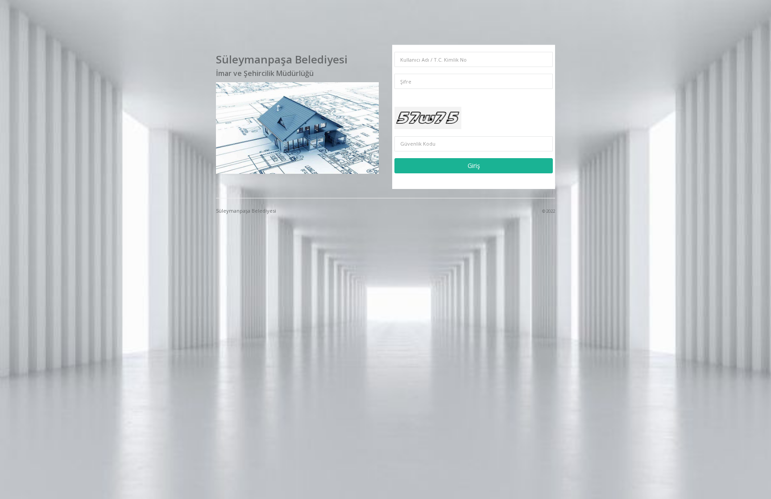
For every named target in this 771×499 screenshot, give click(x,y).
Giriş (474, 165)
